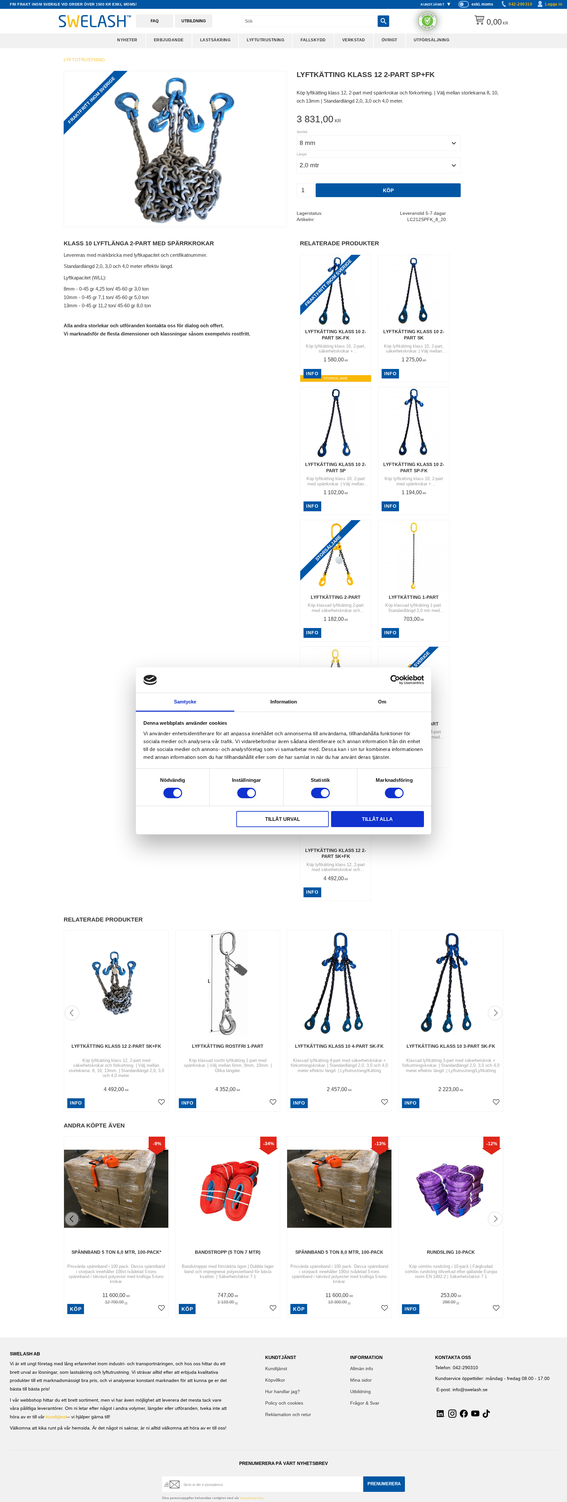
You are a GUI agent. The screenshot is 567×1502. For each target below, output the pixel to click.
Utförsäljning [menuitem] (432, 40)
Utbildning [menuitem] (360, 1391)
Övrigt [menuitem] (389, 40)
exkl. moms (482, 4)
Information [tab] (283, 701)
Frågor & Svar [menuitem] (364, 1403)
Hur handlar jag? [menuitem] (282, 1391)
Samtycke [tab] (185, 701)
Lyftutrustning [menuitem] (265, 40)
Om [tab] (382, 701)
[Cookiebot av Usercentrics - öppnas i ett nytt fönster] (395, 680)
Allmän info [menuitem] (361, 1368)
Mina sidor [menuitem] (361, 1380)
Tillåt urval (282, 819)
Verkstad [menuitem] (353, 40)
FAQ (154, 21)
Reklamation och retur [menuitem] (288, 1414)
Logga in (553, 4)
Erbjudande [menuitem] (169, 40)
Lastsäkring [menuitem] (215, 40)
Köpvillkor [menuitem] (275, 1380)
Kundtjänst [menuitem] (432, 4)
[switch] (246, 793)
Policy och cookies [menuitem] (284, 1403)
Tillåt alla (377, 819)
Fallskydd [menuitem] (313, 40)
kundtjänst (56, 1416)
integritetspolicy (251, 1498)
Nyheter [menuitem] (127, 40)
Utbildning (193, 21)
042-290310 (520, 4)
